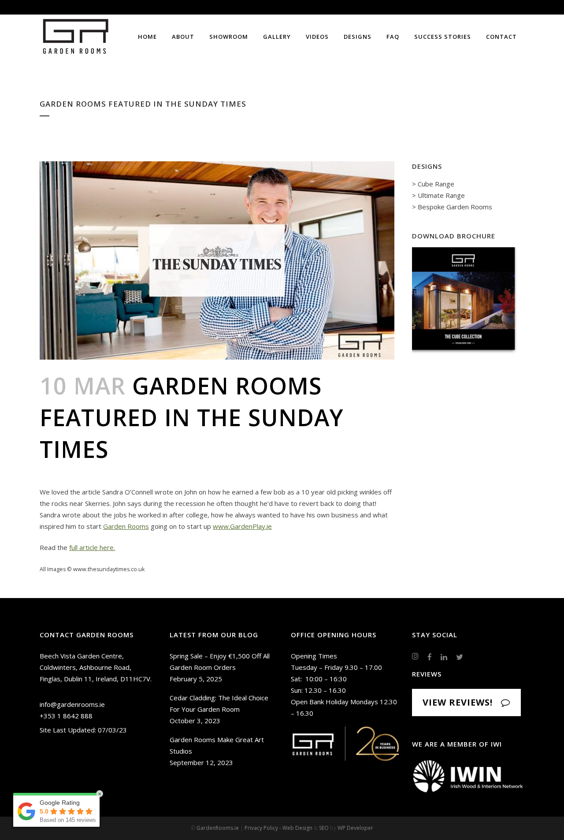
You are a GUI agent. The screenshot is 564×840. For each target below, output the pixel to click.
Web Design (297, 828)
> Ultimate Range (438, 195)
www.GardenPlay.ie (242, 526)
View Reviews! (458, 702)
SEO (324, 828)
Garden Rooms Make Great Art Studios (217, 745)
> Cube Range (433, 183)
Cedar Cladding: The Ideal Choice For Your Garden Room (219, 703)
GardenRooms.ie (218, 828)
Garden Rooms (126, 526)
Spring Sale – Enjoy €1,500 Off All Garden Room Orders (220, 661)
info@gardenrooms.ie (72, 704)
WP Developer (355, 828)
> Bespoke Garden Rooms (452, 206)
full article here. (92, 547)
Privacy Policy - (263, 828)
